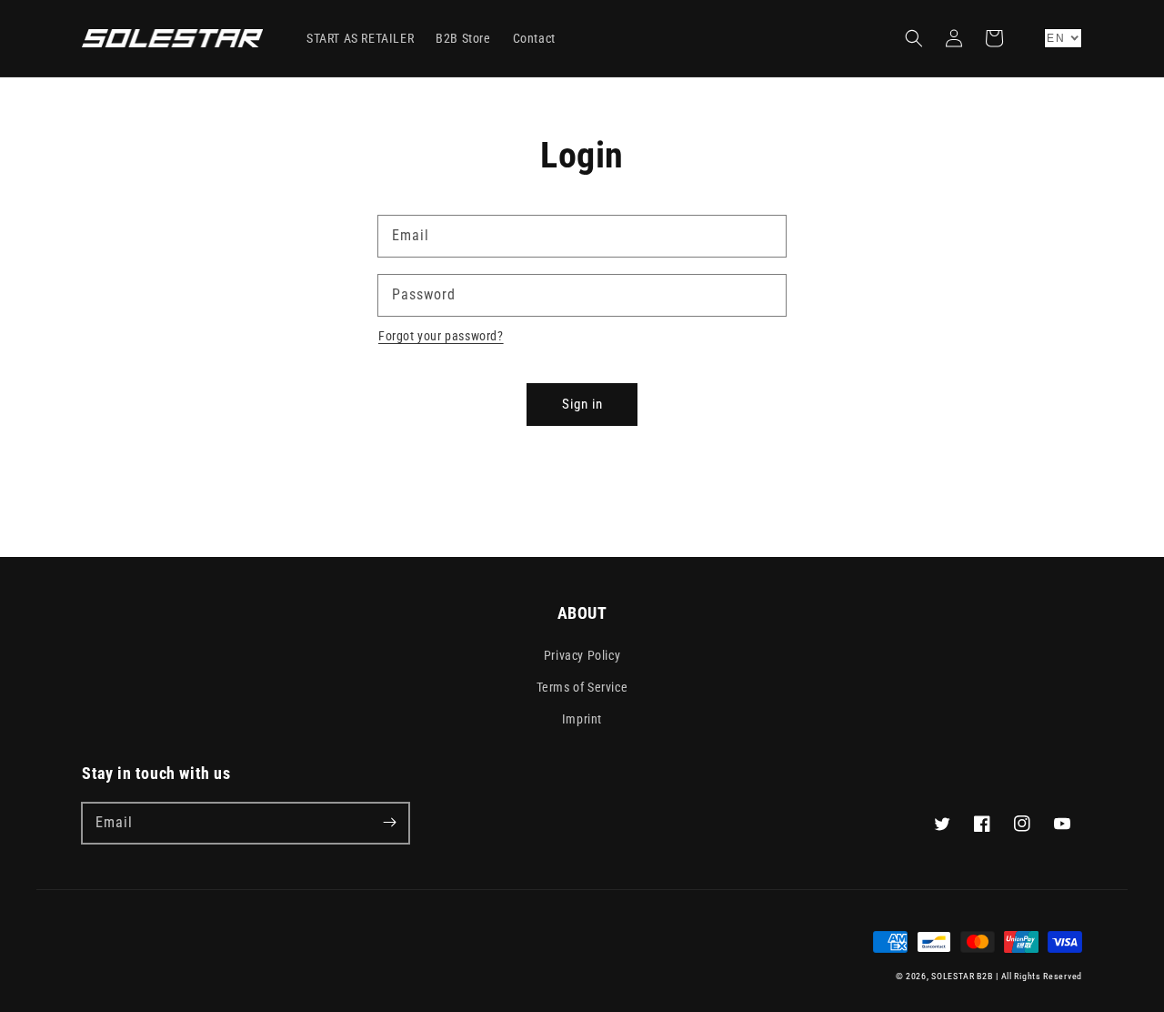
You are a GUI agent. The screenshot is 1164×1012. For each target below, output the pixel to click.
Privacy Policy (582, 655)
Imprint (582, 719)
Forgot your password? (441, 336)
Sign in (582, 404)
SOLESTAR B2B (961, 976)
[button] (914, 38)
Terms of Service (582, 687)
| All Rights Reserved (1039, 976)
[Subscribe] (389, 823)
